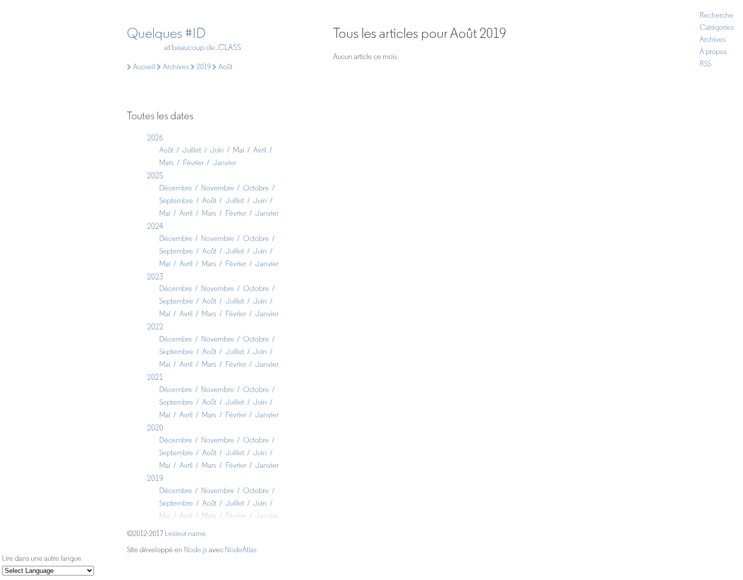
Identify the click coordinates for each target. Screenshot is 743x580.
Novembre (217, 187)
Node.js (195, 549)
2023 (155, 276)
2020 (155, 427)
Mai (238, 150)
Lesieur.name (185, 533)
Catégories (717, 27)
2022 (155, 326)
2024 (155, 226)
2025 (155, 175)
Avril (259, 150)
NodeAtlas (241, 549)
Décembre (175, 187)
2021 (155, 377)
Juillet (191, 150)
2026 (155, 137)
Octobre (256, 187)
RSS (705, 63)
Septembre (176, 200)
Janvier (224, 162)
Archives (713, 39)
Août (166, 150)
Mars (166, 162)
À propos (713, 51)
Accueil (143, 66)
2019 (155, 478)
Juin (217, 150)
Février (193, 162)
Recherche (716, 15)
